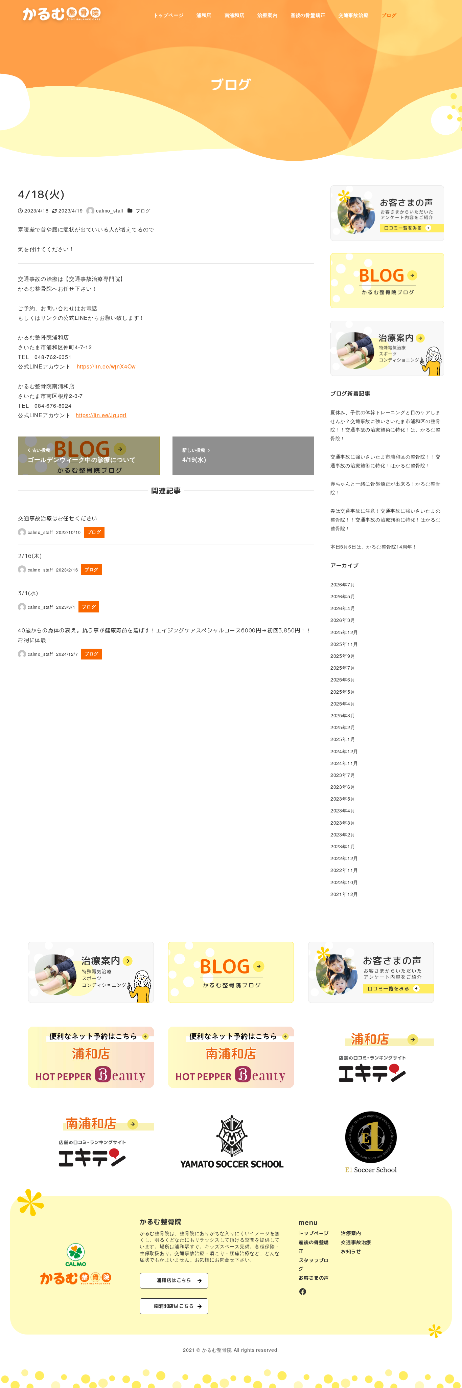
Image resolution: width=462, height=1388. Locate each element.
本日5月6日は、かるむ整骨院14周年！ (373, 546)
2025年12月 (344, 632)
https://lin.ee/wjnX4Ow (106, 366)
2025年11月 (344, 644)
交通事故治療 (356, 1242)
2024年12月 (344, 751)
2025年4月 (342, 703)
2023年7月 (342, 774)
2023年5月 (342, 798)
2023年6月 (342, 786)
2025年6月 (342, 679)
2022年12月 (344, 858)
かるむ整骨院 (217, 1349)
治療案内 (351, 1233)
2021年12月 (344, 894)
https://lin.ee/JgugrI (101, 415)
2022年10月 (344, 882)
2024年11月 (344, 763)
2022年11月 (344, 870)
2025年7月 (342, 667)
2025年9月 (342, 655)
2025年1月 (342, 739)
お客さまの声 (314, 1278)
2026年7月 (342, 584)
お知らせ (351, 1251)
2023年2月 (342, 834)
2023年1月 (342, 846)
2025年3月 (342, 715)
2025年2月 (342, 727)
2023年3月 (342, 822)
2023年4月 (342, 810)
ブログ (143, 210)
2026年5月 (342, 596)
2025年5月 (342, 691)
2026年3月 (342, 620)
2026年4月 (342, 608)
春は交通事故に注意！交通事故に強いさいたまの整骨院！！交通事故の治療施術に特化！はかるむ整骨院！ (385, 519)
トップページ (314, 1233)
